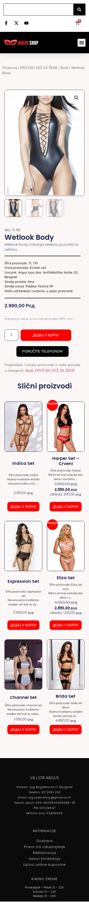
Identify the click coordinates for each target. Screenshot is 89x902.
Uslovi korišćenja (45, 858)
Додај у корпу (46, 335)
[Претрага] (79, 9)
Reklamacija (44, 852)
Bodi (64, 68)
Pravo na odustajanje (44, 846)
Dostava (45, 840)
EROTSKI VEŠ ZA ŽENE (39, 68)
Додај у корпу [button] (23, 506)
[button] (81, 43)
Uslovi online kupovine (44, 864)
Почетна (9, 68)
